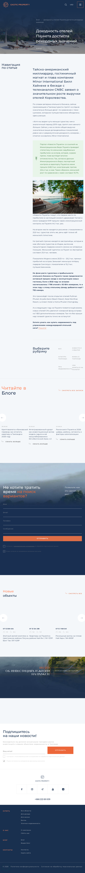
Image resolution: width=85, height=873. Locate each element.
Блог (38, 20)
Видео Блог (25, 843)
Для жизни (25, 817)
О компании (26, 830)
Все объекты (26, 811)
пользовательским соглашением (24, 546)
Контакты (8, 850)
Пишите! (42, 328)
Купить (6, 811)
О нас (5, 830)
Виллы (23, 820)
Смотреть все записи (72, 390)
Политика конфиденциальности (25, 867)
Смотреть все (75, 593)
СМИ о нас (25, 833)
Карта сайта (26, 853)
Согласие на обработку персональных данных (61, 867)
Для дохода (25, 814)
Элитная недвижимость (30, 823)
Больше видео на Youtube (66, 671)
